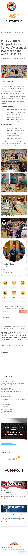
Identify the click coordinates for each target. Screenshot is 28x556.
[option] (14, 431)
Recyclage (13, 429)
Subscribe (23, 311)
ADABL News (7, 427)
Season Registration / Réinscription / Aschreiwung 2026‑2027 (13, 514)
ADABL (8, 317)
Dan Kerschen (22, 58)
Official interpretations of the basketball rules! (14, 326)
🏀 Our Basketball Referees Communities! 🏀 (14, 328)
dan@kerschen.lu (9, 269)
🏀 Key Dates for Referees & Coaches (14, 433)
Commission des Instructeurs (17, 427)
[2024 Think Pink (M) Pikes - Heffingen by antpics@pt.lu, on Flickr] (14, 205)
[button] (14, 155)
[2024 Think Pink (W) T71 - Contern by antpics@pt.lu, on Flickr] (14, 227)
